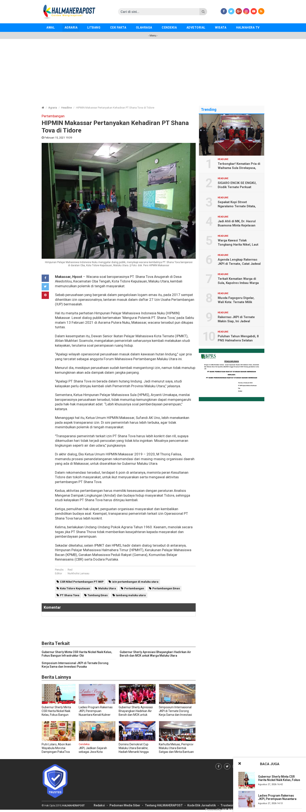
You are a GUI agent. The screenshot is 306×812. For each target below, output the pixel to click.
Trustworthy (229, 805)
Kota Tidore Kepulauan (75, 588)
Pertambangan (134, 588)
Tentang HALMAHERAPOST (164, 805)
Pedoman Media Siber (124, 805)
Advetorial (196, 27)
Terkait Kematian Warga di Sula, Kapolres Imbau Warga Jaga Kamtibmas (238, 283)
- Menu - (153, 35)
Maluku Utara (107, 588)
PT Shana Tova (69, 595)
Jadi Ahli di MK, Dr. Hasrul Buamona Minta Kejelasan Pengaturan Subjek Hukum (237, 225)
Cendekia (169, 27)
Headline (66, 107)
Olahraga (144, 27)
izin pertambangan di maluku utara (135, 581)
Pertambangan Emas (166, 588)
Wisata (220, 27)
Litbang (94, 27)
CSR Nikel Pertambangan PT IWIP (82, 581)
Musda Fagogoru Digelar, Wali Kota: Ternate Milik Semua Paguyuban (236, 302)
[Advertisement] (153, 70)
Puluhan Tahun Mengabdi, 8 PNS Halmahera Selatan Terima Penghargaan (238, 340)
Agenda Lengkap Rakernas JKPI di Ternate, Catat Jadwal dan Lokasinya (239, 264)
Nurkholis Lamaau (78, 573)
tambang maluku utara (131, 595)
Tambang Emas (98, 595)
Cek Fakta (118, 27)
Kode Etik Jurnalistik (201, 805)
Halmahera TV (248, 27)
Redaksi (99, 805)
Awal (50, 27)
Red (70, 569)
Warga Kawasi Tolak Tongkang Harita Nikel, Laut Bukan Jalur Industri (238, 245)
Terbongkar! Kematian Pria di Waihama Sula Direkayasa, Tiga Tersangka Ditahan (239, 168)
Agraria (71, 27)
